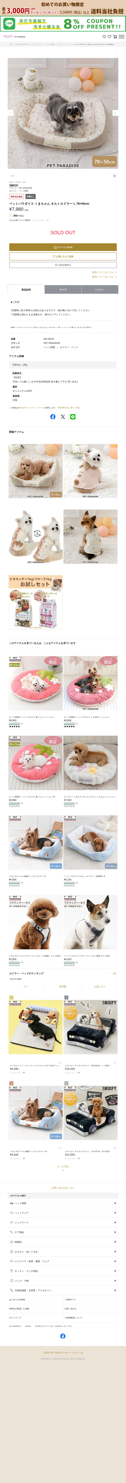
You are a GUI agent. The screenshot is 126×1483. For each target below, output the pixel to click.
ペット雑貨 (50, 44)
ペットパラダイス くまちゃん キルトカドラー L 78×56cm (94, 44)
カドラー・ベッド (64, 44)
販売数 (62, 986)
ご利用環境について (73, 1318)
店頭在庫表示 (64, 265)
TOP (11, 44)
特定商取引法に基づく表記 (69, 408)
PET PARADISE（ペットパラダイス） (29, 44)
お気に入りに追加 (64, 256)
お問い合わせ (70, 1309)
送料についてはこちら (103, 272)
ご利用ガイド (70, 1299)
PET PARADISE (25, 188)
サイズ (63, 289)
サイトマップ (15, 1318)
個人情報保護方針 (15, 1326)
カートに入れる (65, 247)
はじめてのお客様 (17, 1299)
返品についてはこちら (103, 276)
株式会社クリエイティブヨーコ (31, 408)
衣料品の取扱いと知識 (19, 1309)
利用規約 (28, 1326)
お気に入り (100, 986)
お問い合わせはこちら (63, 1187)
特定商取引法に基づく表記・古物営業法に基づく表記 (53, 1326)
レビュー (100, 289)
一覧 (113, 973)
